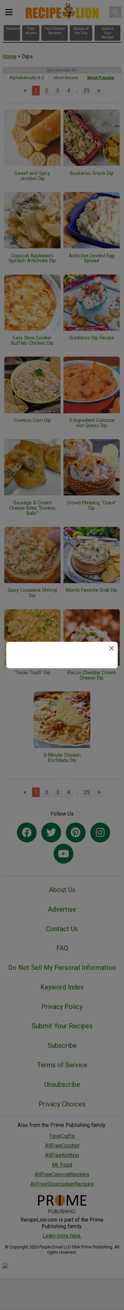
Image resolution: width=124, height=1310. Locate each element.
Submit (62, 704)
